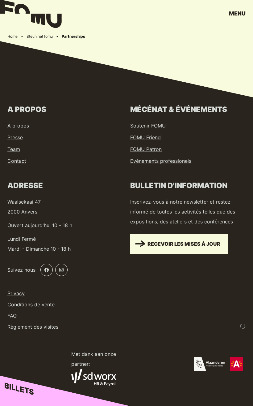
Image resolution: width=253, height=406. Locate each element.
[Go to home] (31, 15)
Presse (15, 137)
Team (13, 149)
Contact (16, 161)
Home (12, 36)
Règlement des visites (32, 327)
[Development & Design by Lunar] (243, 326)
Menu (237, 13)
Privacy (16, 293)
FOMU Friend (145, 137)
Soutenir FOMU (148, 126)
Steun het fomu (40, 36)
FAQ (12, 316)
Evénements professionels (160, 161)
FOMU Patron (146, 149)
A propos (18, 126)
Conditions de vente (31, 304)
